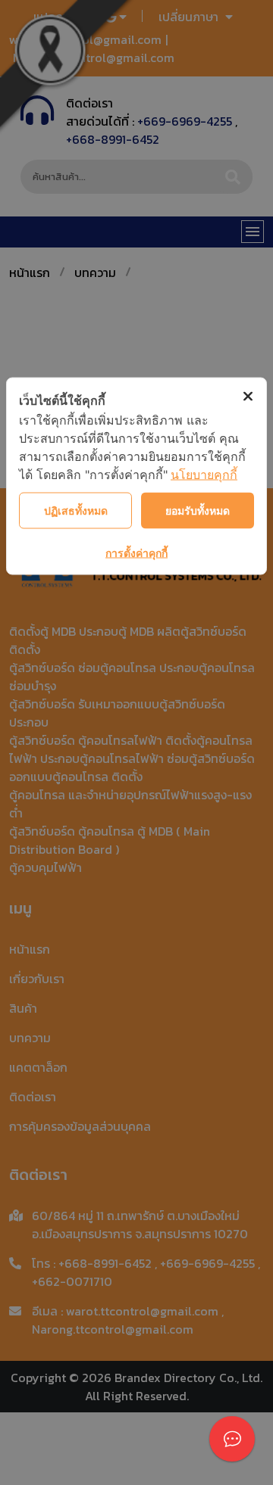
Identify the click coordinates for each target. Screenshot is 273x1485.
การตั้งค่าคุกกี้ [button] (136, 552)
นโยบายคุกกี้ (204, 474)
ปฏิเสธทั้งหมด (76, 510)
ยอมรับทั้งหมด (197, 510)
